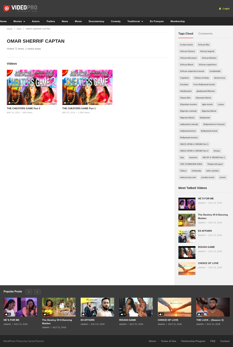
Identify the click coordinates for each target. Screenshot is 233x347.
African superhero (207, 64)
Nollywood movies (189, 137)
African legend (207, 51)
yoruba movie (207, 177)
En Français (157, 21)
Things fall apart (215, 164)
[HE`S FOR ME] (186, 204)
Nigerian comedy (188, 111)
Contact (225, 341)
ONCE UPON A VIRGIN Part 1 (194, 144)
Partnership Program (193, 341)
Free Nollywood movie (204, 84)
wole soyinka (212, 171)
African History (187, 51)
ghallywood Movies (205, 91)
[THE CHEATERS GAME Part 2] (32, 87)
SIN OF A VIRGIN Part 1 (213, 157)
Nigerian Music (187, 118)
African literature (188, 58)
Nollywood (205, 118)
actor (19, 29)
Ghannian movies (188, 104)
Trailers (50, 21)
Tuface (183, 171)
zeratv (223, 177)
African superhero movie (192, 71)
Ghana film (185, 98)
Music (78, 21)
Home (9, 29)
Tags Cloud (185, 33)
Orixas (217, 151)
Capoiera (184, 78)
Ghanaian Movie (203, 98)
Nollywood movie (209, 131)
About (152, 341)
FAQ (212, 341)
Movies (18, 21)
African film (203, 45)
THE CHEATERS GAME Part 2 (23, 108)
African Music (187, 64)
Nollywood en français (214, 124)
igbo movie (207, 104)
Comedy (116, 21)
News (65, 21)
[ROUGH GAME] (186, 252)
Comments (205, 33)
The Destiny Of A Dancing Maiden (57, 322)
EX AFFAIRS (205, 230)
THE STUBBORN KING (191, 164)
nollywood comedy (189, 124)
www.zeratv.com (188, 177)
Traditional (134, 21)
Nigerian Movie (209, 111)
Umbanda (196, 171)
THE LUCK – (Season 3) (210, 320)
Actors (36, 21)
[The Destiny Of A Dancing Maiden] (186, 220)
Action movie (186, 45)
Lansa (221, 104)
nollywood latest (188, 131)
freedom (184, 84)
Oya (182, 157)
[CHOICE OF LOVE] (186, 268)
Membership (178, 21)
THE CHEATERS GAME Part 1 (79, 108)
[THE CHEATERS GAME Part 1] (87, 87)
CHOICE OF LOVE (208, 263)
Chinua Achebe (201, 78)
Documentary (96, 21)
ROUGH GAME (206, 247)
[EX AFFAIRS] (186, 236)
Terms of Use (168, 341)
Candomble (215, 71)
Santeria (193, 157)
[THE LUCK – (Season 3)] (213, 307)
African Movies (209, 58)
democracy (219, 78)
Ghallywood (185, 91)
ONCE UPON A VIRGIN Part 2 (194, 151)
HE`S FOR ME (206, 198)
